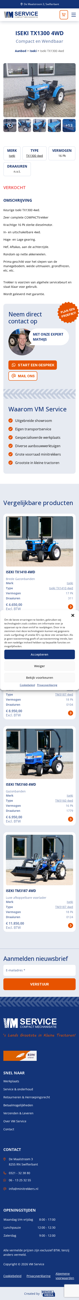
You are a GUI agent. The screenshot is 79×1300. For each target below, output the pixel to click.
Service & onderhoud (18, 1089)
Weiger (39, 666)
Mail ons (26, 376)
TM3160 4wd (64, 801)
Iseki (33, 51)
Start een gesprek (36, 365)
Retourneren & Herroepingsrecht (26, 1097)
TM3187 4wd (64, 694)
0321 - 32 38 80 (19, 1173)
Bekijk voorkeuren (39, 677)
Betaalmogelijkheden (18, 1105)
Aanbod (20, 51)
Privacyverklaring (47, 685)
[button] (73, 615)
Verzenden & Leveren (18, 1113)
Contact (8, 1129)
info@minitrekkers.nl (23, 1189)
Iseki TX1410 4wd (61, 588)
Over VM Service (14, 1121)
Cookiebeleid (27, 685)
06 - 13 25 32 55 (20, 1180)
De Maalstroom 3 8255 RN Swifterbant (23, 1161)
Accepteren (39, 654)
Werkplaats (11, 1081)
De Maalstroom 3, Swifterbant (41, 4)
